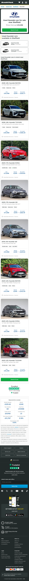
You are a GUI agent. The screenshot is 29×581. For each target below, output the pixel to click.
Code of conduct (18, 562)
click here (9, 434)
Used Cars (9, 6)
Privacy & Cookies (5, 556)
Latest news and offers (7, 479)
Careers (21, 448)
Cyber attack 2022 (5, 557)
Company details (18, 559)
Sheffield (15, 6)
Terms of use (4, 554)
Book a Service (21, 451)
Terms (2, 552)
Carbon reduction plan (20, 561)
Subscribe (14, 486)
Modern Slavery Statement (21, 554)
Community (17, 545)
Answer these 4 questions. (9, 575)
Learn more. (14, 474)
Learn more (14, 511)
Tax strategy (17, 557)
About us (16, 540)
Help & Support (7, 448)
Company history (18, 544)
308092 (16, 427)
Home (2, 6)
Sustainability (17, 547)
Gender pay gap (18, 552)
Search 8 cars (14, 30)
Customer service (5, 542)
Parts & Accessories (21, 455)
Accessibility (4, 544)
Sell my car (7, 451)
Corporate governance (20, 556)
